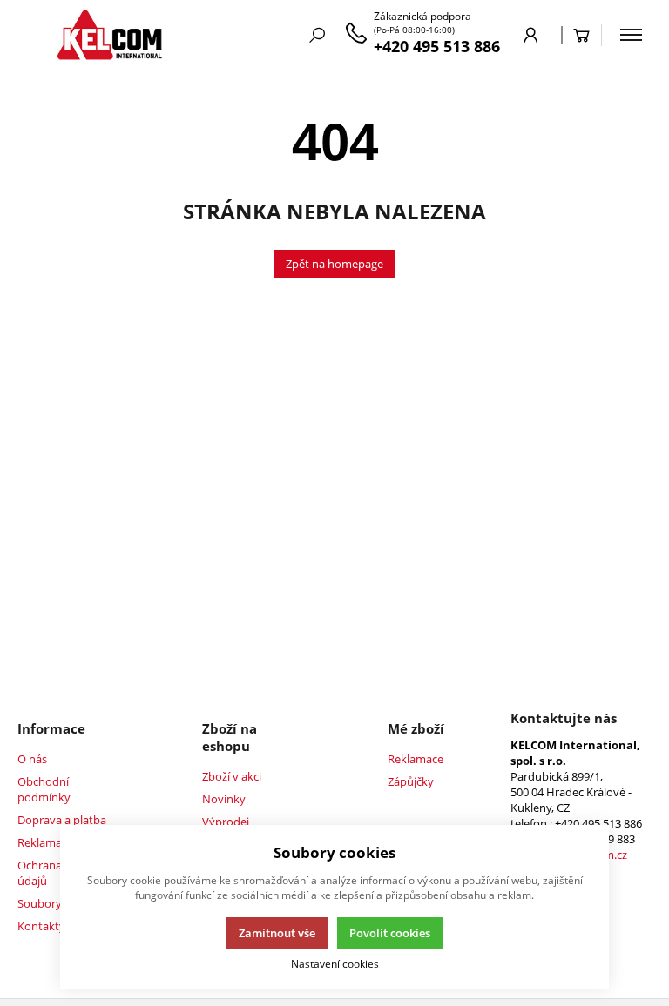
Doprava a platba (61, 820)
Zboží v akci (231, 776)
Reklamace (415, 759)
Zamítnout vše (277, 933)
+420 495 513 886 (437, 46)
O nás (32, 759)
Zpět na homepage (334, 264)
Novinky (224, 799)
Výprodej (225, 821)
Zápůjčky (411, 781)
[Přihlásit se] (531, 35)
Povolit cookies (389, 933)
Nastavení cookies (335, 963)
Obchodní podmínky (44, 789)
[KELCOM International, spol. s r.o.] (109, 35)
